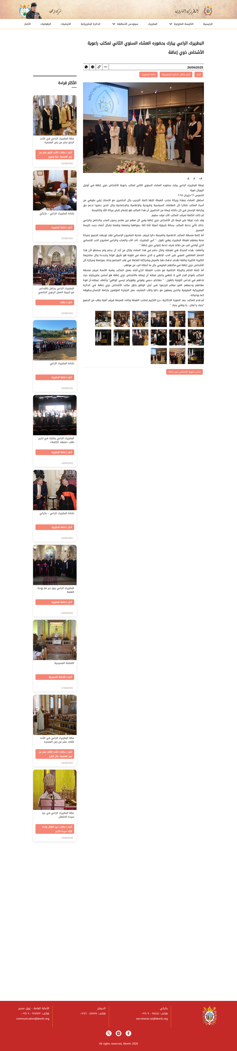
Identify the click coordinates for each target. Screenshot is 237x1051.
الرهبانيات (45, 23)
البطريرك (152, 23)
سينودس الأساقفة (127, 23)
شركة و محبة (55, 10)
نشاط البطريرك (148, 74)
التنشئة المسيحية (57, 677)
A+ (200, 178)
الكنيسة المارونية (183, 23)
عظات (63, 152)
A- (188, 178)
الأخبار (27, 23)
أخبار (199, 74)
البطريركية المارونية (188, 10)
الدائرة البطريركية (90, 23)
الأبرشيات (66, 23)
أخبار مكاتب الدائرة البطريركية (176, 74)
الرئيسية (208, 23)
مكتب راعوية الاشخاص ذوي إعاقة (184, 372)
